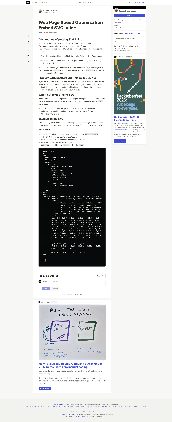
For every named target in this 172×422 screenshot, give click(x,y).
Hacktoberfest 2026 (121, 130)
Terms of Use (97, 412)
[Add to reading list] (28, 49)
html (46, 33)
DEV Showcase (106, 406)
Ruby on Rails (82, 416)
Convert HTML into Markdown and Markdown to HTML (126, 48)
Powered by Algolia (84, 2)
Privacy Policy (87, 412)
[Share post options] (28, 61)
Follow (129, 15)
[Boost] (28, 55)
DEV (93, 414)
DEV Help (70, 406)
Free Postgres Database (131, 406)
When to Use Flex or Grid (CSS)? (125, 40)
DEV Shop (143, 406)
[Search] (33, 2)
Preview (55, 289)
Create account (139, 2)
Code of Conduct (67, 294)
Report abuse (78, 294)
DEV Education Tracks (59, 406)
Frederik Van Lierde (50, 10)
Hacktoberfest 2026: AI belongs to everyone (126, 118)
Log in (128, 2)
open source (74, 414)
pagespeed (53, 33)
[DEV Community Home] (28, 2)
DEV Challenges (35, 406)
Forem (65, 414)
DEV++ (43, 406)
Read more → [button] (44, 388)
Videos (49, 406)
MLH (86, 409)
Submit (46, 289)
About (114, 406)
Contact (120, 406)
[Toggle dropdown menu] (108, 302)
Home (26, 406)
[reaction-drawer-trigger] (28, 34)
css (40, 33)
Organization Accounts (93, 406)
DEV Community (59, 404)
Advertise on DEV (80, 406)
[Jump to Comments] (28, 41)
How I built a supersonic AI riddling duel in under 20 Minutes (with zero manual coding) (70, 365)
